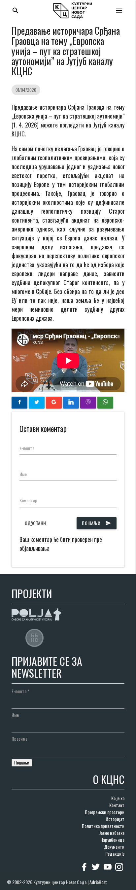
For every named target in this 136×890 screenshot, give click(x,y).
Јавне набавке (111, 832)
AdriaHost (98, 881)
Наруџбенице (112, 839)
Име (23, 474)
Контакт (116, 804)
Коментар (28, 500)
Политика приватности (103, 825)
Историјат (115, 818)
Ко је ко (117, 798)
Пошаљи (96, 522)
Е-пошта (20, 691)
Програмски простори (104, 811)
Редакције (114, 853)
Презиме (19, 738)
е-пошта (26, 448)
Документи (114, 846)
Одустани (35, 522)
